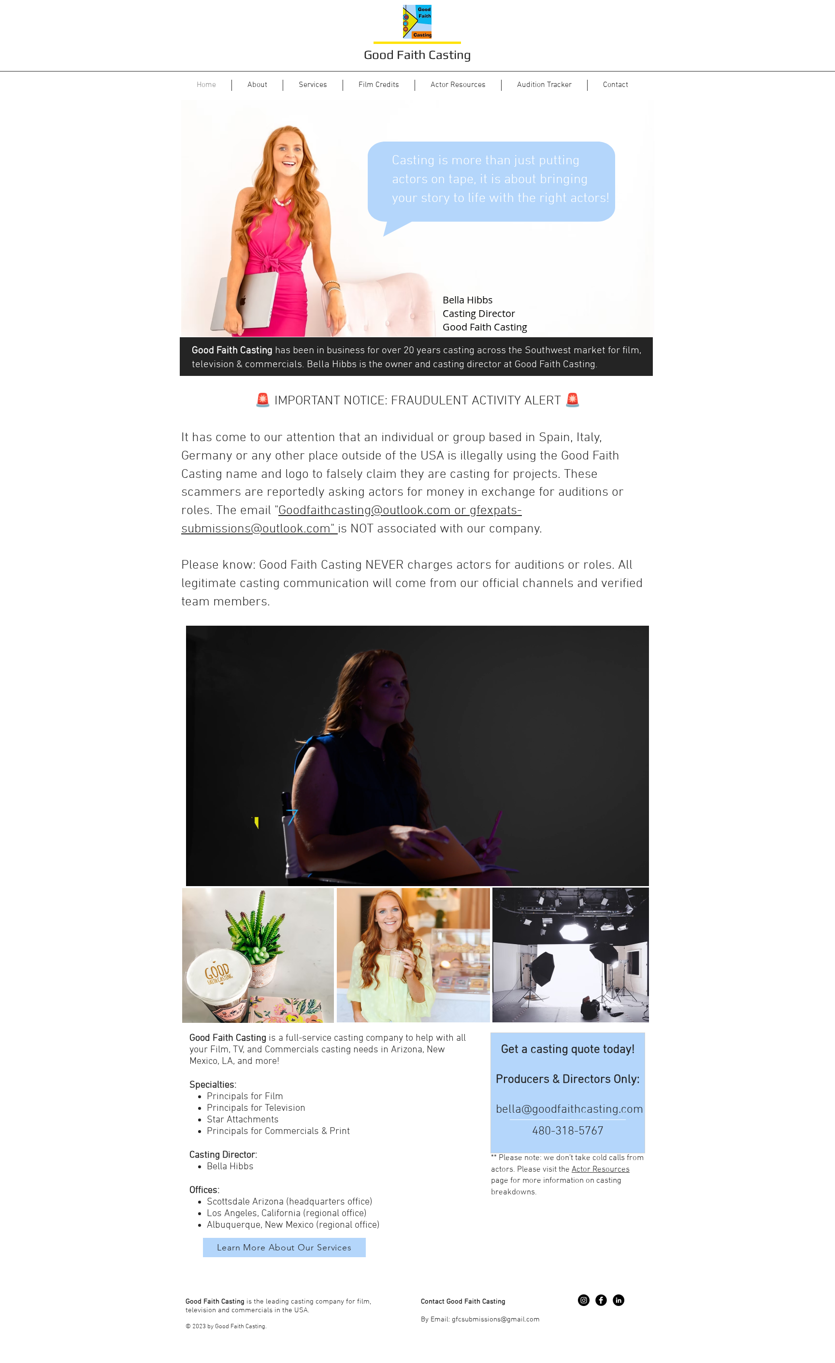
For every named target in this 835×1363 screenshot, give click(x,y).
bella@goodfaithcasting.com (569, 1110)
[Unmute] (215, 873)
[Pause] (198, 873)
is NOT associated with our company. (442, 529)
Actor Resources (601, 1170)
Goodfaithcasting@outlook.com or (374, 510)
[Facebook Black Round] (601, 1300)
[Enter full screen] (636, 873)
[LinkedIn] (618, 1300)
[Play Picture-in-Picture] (619, 873)
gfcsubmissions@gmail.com (496, 1319)
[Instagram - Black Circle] (584, 1300)
